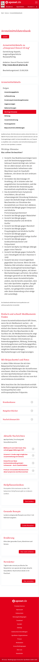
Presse (19, 639)
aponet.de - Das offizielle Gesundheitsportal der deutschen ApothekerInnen (13, 2)
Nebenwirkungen (10, 108)
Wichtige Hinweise (10, 112)
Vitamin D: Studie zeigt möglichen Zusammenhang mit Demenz (16, 455)
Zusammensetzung (11, 120)
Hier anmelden (29, 581)
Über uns (19, 650)
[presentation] (36, 7)
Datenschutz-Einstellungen (20, 632)
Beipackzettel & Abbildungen (14, 128)
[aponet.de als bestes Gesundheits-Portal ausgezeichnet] (3, 4)
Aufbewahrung (9, 96)
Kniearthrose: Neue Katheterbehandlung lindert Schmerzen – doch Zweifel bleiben (15, 463)
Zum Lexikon (29, 501)
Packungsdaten (9, 124)
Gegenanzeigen (9, 104)
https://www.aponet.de (19, 601)
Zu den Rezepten (28, 525)
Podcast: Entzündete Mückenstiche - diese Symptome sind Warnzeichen (16, 471)
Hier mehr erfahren (27, 552)
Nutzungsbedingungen (19, 617)
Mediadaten (19, 642)
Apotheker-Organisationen (20, 635)
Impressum (19, 609)
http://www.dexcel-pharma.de (15, 65)
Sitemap (19, 628)
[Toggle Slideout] (36, 2)
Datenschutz (19, 613)
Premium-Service (19, 606)
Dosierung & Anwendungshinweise (16, 100)
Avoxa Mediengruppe (19, 646)
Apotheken (20, 7)
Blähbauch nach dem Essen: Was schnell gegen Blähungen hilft (15, 449)
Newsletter (19, 653)
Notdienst (9, 7)
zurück (5, 37)
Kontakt (19, 624)
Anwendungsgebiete (11, 92)
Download (19, 620)
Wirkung (7, 116)
